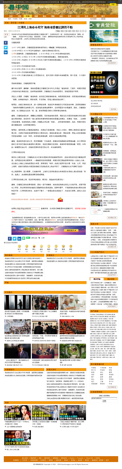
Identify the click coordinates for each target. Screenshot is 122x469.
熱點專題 (94, 97)
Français (80, 458)
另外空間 (69, 365)
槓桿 (107, 333)
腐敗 (101, 329)
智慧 (91, 357)
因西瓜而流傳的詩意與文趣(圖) (100, 49)
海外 (106, 351)
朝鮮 (91, 333)
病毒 (91, 316)
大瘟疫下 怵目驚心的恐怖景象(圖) (101, 261)
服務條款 (56, 458)
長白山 (112, 344)
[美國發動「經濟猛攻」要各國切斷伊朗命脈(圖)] (96, 151)
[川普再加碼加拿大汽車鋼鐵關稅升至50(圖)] (96, 167)
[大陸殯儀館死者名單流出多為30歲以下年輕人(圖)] (96, 117)
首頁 (11, 16)
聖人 (8, 449)
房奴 (38, 426)
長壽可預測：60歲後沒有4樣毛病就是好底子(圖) (110, 195)
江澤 (5, 37)
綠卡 (100, 351)
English (72, 458)
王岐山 (92, 325)
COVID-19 (96, 316)
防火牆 (92, 342)
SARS (101, 346)
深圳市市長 (43, 340)
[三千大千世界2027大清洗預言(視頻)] (17, 431)
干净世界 (24, 460)
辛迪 (110, 384)
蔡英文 (105, 338)
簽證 (91, 351)
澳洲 (114, 351)
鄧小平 (114, 353)
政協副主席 (78, 340)
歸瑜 (110, 370)
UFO (104, 323)
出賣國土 (105, 318)
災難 (17, 449)
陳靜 (101, 374)
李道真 (102, 370)
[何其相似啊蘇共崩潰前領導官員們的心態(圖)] (45, 345)
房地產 (109, 336)
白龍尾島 (92, 346)
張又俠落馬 (94, 103)
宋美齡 (110, 353)
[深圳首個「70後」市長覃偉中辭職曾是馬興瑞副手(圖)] (45, 320)
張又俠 (100, 318)
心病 (72, 316)
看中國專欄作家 (97, 364)
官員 (38, 365)
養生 (91, 359)
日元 (103, 336)
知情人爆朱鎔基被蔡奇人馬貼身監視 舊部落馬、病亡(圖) (24, 270)
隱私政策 (64, 458)
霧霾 (108, 340)
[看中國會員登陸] (104, 25)
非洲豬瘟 (98, 340)
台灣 (101, 338)
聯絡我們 (33, 458)
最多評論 (97, 279)
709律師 (99, 342)
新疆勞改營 (107, 346)
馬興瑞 (53, 340)
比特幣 (96, 336)
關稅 (100, 325)
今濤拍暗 (103, 368)
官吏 (25, 19)
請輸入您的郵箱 (104, 395)
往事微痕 (98, 331)
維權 (95, 342)
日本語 (98, 458)
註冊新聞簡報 (96, 392)
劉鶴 (91, 327)
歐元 (100, 336)
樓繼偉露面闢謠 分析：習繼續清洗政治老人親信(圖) (64, 395)
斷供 (42, 426)
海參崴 (98, 338)
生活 (86, 16)
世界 (69, 16)
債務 (104, 333)
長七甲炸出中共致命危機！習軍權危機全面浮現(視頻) (23, 267)
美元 (110, 333)
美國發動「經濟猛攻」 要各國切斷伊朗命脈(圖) (110, 153)
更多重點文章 (112, 217)
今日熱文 (9, 292)
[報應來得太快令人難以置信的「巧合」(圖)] (96, 142)
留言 (70, 31)
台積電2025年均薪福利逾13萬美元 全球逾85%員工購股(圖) (110, 128)
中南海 (15, 19)
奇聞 (95, 16)
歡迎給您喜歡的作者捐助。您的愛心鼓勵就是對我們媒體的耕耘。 (33, 199)
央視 (96, 348)
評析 (30, 19)
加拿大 (95, 333)
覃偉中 (49, 340)
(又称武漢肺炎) (100, 314)
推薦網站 (16, 460)
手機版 (58, 31)
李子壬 (111, 381)
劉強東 (112, 338)
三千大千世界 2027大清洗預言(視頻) (17, 447)
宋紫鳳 (93, 368)
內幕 (20, 19)
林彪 (91, 355)
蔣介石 (105, 353)
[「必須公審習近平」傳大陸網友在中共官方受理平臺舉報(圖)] (17, 345)
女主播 (92, 348)
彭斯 (107, 325)
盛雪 (101, 377)
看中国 (19, 8)
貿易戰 (92, 318)
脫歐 (98, 333)
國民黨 (106, 316)
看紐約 (66, 460)
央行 (101, 333)
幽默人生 (112, 355)
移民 (102, 348)
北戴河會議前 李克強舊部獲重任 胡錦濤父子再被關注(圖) (24, 272)
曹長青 (102, 384)
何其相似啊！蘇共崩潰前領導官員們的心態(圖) (110, 178)
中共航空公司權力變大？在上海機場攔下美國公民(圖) (110, 136)
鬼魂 (67, 426)
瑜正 (92, 381)
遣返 (114, 348)
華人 (99, 348)
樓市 (113, 336)
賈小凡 (93, 370)
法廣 (107, 331)
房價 (91, 340)
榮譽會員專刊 (96, 45)
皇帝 (100, 355)
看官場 (14, 23)
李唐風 (111, 374)
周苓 (92, 374)
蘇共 (41, 365)
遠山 (101, 372)
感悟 (94, 357)
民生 (103, 351)
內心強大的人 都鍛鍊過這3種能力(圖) (102, 268)
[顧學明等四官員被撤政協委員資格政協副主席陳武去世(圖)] (72, 320)
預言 (100, 357)
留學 (108, 348)
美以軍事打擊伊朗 (96, 101)
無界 (107, 460)
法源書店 (43, 460)
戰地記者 (16, 340)
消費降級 (13, 426)
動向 (9, 19)
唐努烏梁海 (107, 344)
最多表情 (110, 279)
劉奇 (94, 355)
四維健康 (94, 384)
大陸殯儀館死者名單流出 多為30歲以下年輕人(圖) (110, 120)
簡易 (110, 368)
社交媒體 (111, 331)
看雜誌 (51, 460)
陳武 (73, 340)
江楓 (101, 381)
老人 (69, 316)
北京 (108, 338)
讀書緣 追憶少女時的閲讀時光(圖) (101, 61)
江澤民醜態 (10, 316)
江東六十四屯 (99, 344)
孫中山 (101, 353)
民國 (91, 353)
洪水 (11, 449)
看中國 (114, 329)
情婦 (98, 329)
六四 (112, 321)
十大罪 (72, 426)
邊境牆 (103, 325)
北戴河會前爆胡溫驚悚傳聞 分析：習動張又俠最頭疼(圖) (66, 372)
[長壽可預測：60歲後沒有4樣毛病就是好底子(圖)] (72, 296)
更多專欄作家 (112, 387)
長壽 (63, 316)
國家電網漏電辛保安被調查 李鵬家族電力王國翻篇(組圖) (66, 392)
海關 (111, 348)
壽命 (111, 357)
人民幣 (92, 336)
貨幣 (113, 333)
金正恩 (113, 323)
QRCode (34, 238)
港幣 (105, 336)
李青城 (111, 379)
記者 (12, 340)
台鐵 (110, 316)
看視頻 (87, 460)
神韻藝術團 (34, 460)
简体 (62, 31)
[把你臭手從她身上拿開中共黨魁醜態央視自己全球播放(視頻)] (17, 296)
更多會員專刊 (112, 63)
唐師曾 (9, 340)
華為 (110, 323)
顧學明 (69, 340)
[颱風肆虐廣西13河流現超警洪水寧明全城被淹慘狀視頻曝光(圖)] (96, 184)
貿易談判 (114, 325)
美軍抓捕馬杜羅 (96, 106)
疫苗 (91, 323)
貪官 (95, 329)
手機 (97, 357)
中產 (94, 338)
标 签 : (7, 34)
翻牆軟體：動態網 (97, 460)
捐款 (40, 458)
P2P (105, 340)
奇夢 (64, 365)
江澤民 (14, 54)
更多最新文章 (112, 247)
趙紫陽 (22, 340)
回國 (94, 351)
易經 (107, 355)
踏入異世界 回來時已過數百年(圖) (101, 56)
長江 (95, 321)
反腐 (104, 329)
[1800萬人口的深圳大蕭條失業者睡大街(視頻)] (45, 406)
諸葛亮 (104, 355)
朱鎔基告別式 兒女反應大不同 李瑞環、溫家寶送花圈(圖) (24, 261)
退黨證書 (58, 460)
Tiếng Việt (89, 458)
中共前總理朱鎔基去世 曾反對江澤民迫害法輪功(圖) (22, 278)
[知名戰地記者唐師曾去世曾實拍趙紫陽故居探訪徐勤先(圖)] (17, 320)
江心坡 (97, 346)
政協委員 (64, 340)
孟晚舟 (96, 325)
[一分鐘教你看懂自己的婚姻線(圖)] (96, 209)
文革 (113, 357)
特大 (77, 31)
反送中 (92, 329)
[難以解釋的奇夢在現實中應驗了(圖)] (72, 345)
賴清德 (109, 314)
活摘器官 (92, 344)
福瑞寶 (80, 460)
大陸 (19, 16)
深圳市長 (37, 340)
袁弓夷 (102, 321)
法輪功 (107, 342)
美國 (36, 16)
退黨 (115, 321)
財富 (91, 338)
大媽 (116, 338)
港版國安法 (107, 321)
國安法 (114, 316)
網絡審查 (111, 342)
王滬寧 (95, 327)
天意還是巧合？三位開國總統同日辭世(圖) (104, 51)
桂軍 (94, 353)
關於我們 (47, 458)
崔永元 (103, 327)
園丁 (92, 377)
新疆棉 (92, 321)
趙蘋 (110, 377)
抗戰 (97, 353)
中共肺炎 (92, 314)
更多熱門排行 (112, 275)
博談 (53, 16)
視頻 (7, 403)
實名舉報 (9, 365)
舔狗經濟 (19, 426)
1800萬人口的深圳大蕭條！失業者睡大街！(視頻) (110, 203)
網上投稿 (25, 458)
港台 (44, 16)
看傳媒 (73, 460)
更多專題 (113, 109)
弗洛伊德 (99, 323)
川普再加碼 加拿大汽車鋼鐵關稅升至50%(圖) (109, 170)
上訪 (103, 342)
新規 (43, 316)
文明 (14, 449)
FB (115, 331)
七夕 (8, 426)
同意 (113, 4)
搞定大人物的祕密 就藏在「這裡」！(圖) (103, 230)
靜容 (101, 379)
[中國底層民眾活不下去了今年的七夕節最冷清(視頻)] (17, 406)
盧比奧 (113, 314)
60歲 (66, 316)
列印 (73, 31)
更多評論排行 (112, 306)
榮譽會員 (74, 217)
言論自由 (112, 346)
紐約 (61, 16)
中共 (35, 316)
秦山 (92, 379)
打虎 (107, 329)
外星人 (107, 357)
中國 (46, 316)
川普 (105, 314)
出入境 (39, 316)
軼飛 (92, 372)
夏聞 (110, 372)
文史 (78, 16)
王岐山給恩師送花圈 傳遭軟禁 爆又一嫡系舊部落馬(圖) (65, 398)
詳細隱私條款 (112, 2)
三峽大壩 (110, 318)
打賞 (66, 31)
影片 (103, 16)
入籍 (97, 351)
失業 (35, 426)
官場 (27, 16)
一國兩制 (92, 331)
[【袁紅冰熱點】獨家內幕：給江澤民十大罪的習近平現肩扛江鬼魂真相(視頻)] (72, 406)
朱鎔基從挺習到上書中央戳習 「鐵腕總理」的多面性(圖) (24, 275)
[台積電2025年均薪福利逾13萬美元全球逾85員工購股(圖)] (96, 126)
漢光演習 (101, 316)
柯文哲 (95, 323)
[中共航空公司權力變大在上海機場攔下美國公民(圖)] (45, 296)
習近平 (17, 365)
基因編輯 (112, 340)
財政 (116, 336)
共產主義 (46, 365)
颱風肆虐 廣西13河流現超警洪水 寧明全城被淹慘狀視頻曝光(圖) (110, 186)
